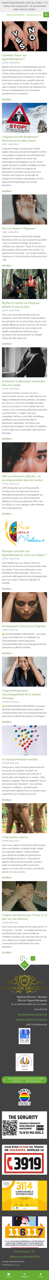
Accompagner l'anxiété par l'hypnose (24, 626)
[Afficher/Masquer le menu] (46, 14)
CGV (33, 1251)
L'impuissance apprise (15, 837)
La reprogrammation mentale (20, 759)
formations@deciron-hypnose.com (31, 1019)
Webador (16, 1265)
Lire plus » (7, 99)
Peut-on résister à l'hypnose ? (19, 228)
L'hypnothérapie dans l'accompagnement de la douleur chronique (21, 694)
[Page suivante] (33, 958)
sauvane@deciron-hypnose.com (32, 1014)
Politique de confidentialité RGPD (24, 1256)
